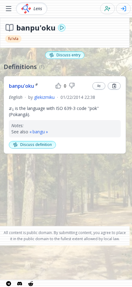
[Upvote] (58, 86)
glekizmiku (44, 97)
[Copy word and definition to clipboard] (114, 86)
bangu (39, 132)
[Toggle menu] (8, 8)
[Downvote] (72, 86)
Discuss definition (36, 144)
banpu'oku (23, 86)
